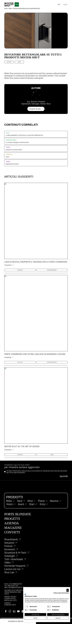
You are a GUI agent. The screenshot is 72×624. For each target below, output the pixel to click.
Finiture (8, 546)
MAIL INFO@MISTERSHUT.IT (14, 587)
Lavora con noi (12, 569)
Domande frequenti (14, 566)
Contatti (12, 532)
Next (19, 501)
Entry (42, 504)
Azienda (11, 523)
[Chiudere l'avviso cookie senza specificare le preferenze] (67, 590)
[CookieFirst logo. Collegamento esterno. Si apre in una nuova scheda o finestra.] (25, 594)
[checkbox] (26, 607)
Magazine (13, 527)
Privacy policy (10, 596)
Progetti (12, 518)
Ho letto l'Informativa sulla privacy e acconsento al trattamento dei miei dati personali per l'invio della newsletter (36, 471)
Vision (9, 504)
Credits (7, 603)
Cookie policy (10, 598)
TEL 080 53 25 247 (11, 586)
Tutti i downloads (13, 559)
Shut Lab (9, 572)
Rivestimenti (11, 539)
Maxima (54, 501)
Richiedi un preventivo (18, 621)
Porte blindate (17, 514)
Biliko (9, 501)
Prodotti (14, 497)
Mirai (30, 501)
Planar (41, 501)
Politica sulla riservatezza (61, 593)
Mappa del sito (10, 600)
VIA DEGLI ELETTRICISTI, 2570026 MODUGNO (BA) (14, 591)
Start (32, 504)
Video (7, 562)
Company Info (10, 605)
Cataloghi (9, 556)
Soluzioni (9, 543)
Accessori (9, 549)
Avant (21, 504)
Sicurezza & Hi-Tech (15, 552)
